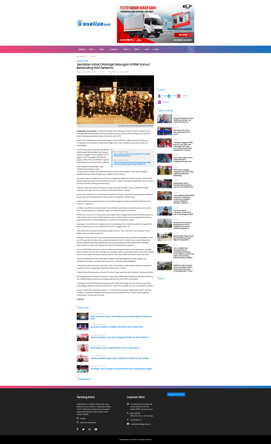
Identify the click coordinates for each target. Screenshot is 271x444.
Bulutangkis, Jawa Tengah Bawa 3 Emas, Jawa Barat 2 (115, 348)
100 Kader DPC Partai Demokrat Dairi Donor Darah (182, 132)
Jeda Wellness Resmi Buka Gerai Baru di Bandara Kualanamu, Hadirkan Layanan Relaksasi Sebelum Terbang (184, 199)
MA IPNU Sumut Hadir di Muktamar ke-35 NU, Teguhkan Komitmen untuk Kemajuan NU (182, 225)
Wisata (126, 49)
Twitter (174, 96)
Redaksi (83, 418)
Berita (92, 49)
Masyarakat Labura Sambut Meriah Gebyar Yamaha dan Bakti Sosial (183, 185)
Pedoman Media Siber (88, 423)
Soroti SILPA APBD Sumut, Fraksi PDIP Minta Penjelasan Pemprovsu (183, 160)
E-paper (156, 49)
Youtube (183, 96)
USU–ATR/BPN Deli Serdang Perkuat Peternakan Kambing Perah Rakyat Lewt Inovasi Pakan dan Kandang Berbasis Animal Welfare (184, 253)
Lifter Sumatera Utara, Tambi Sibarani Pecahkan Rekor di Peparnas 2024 (121, 317)
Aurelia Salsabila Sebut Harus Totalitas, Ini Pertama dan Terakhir (120, 358)
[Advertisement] (175, 70)
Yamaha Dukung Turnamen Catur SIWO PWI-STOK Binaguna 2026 (183, 212)
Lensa (147, 49)
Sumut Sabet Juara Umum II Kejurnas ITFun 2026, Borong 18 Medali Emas (132, 155)
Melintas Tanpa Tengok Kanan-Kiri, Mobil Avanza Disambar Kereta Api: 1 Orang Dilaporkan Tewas (183, 268)
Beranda (82, 49)
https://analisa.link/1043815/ (118, 72)
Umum (92, 56)
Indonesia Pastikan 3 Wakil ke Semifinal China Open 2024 (117, 327)
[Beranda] (94, 23)
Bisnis (102, 49)
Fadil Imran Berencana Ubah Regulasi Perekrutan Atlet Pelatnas (120, 337)
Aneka (137, 49)
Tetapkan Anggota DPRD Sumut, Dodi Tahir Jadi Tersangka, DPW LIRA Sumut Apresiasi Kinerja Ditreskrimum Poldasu (183, 146)
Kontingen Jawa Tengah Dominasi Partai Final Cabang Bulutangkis (121, 368)
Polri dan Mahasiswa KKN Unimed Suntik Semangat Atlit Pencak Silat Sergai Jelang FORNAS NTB (132, 163)
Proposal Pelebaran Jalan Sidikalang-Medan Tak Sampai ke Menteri (184, 120)
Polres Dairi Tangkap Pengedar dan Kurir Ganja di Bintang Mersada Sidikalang (184, 173)
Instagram (164, 102)
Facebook (164, 96)
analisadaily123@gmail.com (141, 424)
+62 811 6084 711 (136, 420)
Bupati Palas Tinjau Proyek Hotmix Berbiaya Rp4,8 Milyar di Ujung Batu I (184, 238)
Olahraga (114, 49)
